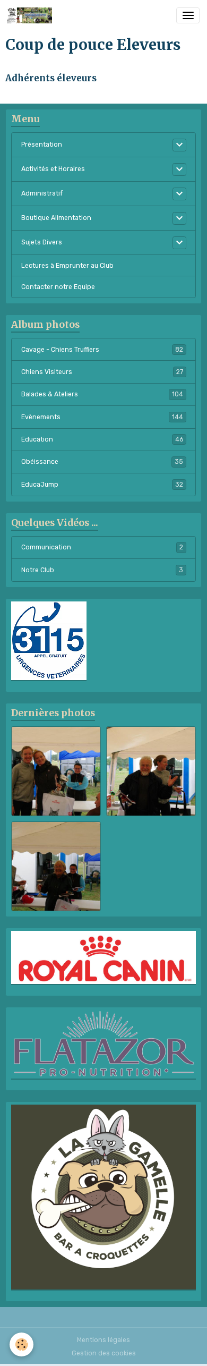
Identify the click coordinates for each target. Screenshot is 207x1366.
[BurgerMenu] (188, 15)
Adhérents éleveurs (51, 78)
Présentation (41, 144)
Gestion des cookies (104, 1353)
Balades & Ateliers (102, 394)
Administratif (42, 193)
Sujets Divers (41, 242)
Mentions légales (103, 1340)
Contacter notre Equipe (58, 287)
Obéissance (102, 461)
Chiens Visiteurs (102, 372)
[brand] (31, 15)
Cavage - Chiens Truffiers (102, 349)
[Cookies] (21, 1344)
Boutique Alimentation (56, 218)
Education (102, 439)
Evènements (102, 417)
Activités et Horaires (53, 169)
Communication (102, 547)
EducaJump (102, 484)
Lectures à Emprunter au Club (67, 265)
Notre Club (102, 570)
